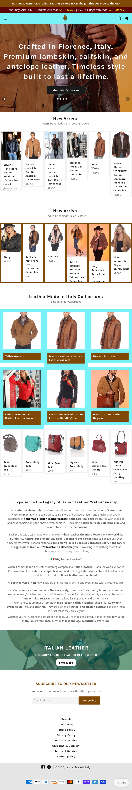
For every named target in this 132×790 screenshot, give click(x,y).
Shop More (66, 662)
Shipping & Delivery (66, 745)
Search (66, 719)
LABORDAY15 (116, 10)
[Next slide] (127, 99)
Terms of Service (66, 740)
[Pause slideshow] (72, 99)
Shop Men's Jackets (66, 90)
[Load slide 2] (61, 99)
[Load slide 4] (66, 99)
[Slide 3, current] (63, 99)
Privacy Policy (66, 735)
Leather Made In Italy (77, 767)
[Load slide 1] (58, 99)
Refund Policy (66, 729)
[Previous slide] (4, 99)
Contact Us (66, 724)
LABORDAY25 (67, 10)
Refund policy (66, 756)
